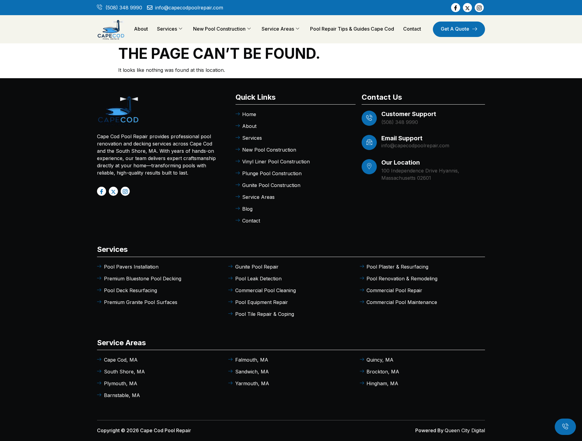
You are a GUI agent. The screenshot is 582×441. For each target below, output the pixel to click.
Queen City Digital (465, 430)
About (141, 29)
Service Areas (278, 29)
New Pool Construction (219, 29)
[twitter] (467, 7)
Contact (412, 29)
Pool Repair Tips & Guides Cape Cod (352, 29)
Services (167, 29)
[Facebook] (455, 7)
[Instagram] (479, 7)
